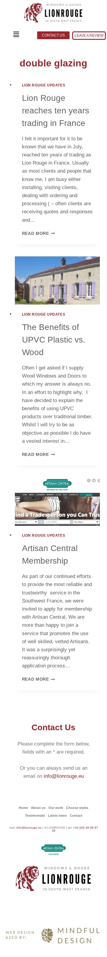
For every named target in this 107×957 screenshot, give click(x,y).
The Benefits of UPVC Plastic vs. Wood (53, 339)
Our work (55, 808)
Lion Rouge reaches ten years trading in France (55, 110)
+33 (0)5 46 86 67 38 (75, 829)
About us (38, 808)
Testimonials (35, 815)
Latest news (57, 815)
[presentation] (57, 280)
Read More (38, 233)
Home (23, 808)
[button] (16, 34)
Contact (76, 815)
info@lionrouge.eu (64, 776)
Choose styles (77, 808)
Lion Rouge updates (43, 85)
